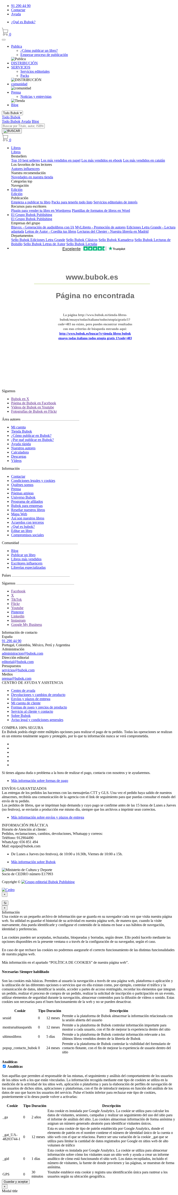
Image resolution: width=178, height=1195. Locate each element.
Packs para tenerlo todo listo (71, 202)
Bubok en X (20, 399)
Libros (16, 148)
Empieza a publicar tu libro (31, 202)
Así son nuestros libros (27, 518)
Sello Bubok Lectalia (81, 244)
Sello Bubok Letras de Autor (44, 244)
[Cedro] (8, 890)
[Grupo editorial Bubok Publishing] (48, 882)
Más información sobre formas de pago (39, 781)
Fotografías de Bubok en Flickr (34, 411)
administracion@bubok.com (22, 653)
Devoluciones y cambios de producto (38, 695)
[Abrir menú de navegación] (4, 39)
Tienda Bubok (21, 431)
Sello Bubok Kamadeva (116, 240)
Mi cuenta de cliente (26, 703)
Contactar (18, 10)
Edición (16, 190)
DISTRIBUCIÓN (24, 63)
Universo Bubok (23, 497)
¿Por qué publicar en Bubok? (32, 440)
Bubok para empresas (27, 506)
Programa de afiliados (27, 501)
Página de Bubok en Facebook (33, 403)
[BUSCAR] (12, 131)
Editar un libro (21, 531)
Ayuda (16, 14)
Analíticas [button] (9, 1062)
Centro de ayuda (23, 690)
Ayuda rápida (21, 444)
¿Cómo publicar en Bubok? (31, 436)
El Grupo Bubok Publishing (31, 215)
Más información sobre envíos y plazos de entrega (47, 817)
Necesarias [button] (10, 972)
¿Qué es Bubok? (23, 22)
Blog (14, 105)
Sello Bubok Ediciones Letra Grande (38, 240)
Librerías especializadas (28, 567)
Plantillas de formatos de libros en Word (101, 210)
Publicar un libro (23, 555)
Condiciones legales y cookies (33, 481)
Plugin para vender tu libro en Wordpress (41, 210)
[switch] (4, 1066)
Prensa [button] (16, 92)
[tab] (89, 972)
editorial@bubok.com (18, 662)
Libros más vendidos (26, 559)
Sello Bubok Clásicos (82, 240)
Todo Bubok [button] (11, 117)
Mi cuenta (18, 427)
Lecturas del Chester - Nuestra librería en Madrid (113, 231)
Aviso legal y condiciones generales (37, 720)
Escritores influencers (26, 563)
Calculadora (20, 452)
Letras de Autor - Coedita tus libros (50, 231)
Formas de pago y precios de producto (39, 707)
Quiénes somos (22, 485)
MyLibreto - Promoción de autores (100, 227)
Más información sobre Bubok (33, 862)
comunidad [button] (19, 84)
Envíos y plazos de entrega (30, 699)
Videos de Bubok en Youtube (32, 407)
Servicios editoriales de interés (115, 202)
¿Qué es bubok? (23, 527)
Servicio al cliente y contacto (32, 711)
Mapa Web (19, 514)
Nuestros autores (23, 448)
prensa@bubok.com (16, 678)
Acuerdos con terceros (27, 522)
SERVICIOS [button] (20, 67)
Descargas (18, 456)
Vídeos (16, 461)
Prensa (16, 489)
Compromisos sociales (27, 535)
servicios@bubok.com (18, 670)
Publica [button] (16, 46)
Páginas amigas (22, 493)
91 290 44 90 (21, 6)
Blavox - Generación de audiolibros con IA (42, 227)
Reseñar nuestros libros (28, 510)
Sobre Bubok (21, 716)
